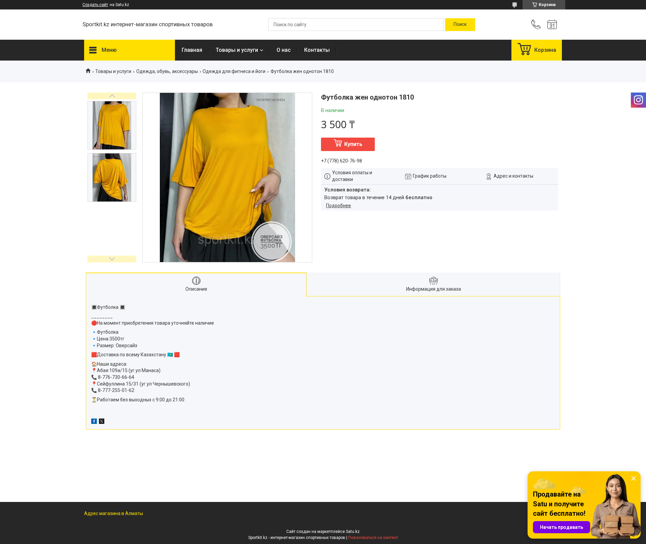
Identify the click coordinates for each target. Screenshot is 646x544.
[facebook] (94, 422)
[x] (101, 422)
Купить (353, 144)
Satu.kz (353, 531)
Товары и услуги (237, 50)
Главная (192, 50)
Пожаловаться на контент (373, 537)
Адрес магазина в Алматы (113, 513)
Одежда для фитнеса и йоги (234, 71)
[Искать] (460, 24)
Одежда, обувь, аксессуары (167, 71)
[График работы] (552, 24)
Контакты (317, 50)
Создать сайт (95, 4)
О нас (284, 50)
